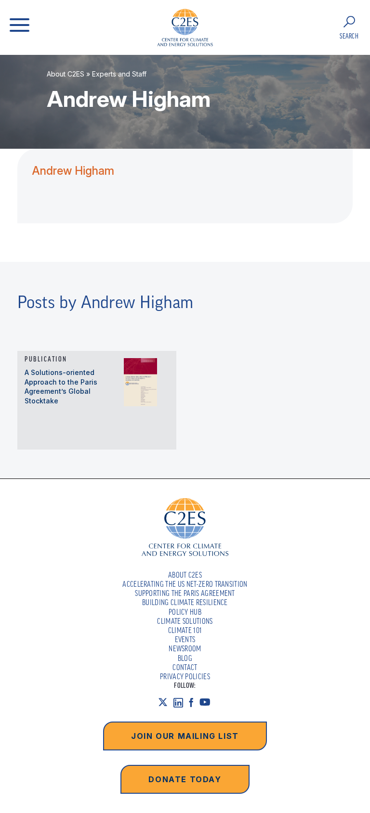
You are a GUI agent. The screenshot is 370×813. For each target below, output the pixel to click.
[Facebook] (194, 702)
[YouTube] (207, 702)
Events (185, 639)
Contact (184, 667)
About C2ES (65, 74)
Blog (185, 658)
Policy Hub (185, 611)
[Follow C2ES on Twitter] (165, 702)
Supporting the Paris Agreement (185, 593)
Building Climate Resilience (185, 602)
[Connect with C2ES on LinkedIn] (181, 702)
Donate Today (184, 779)
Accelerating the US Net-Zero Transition (184, 584)
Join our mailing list (185, 736)
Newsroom (185, 648)
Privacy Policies (185, 676)
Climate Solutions (184, 621)
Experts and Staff (119, 74)
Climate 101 (185, 630)
